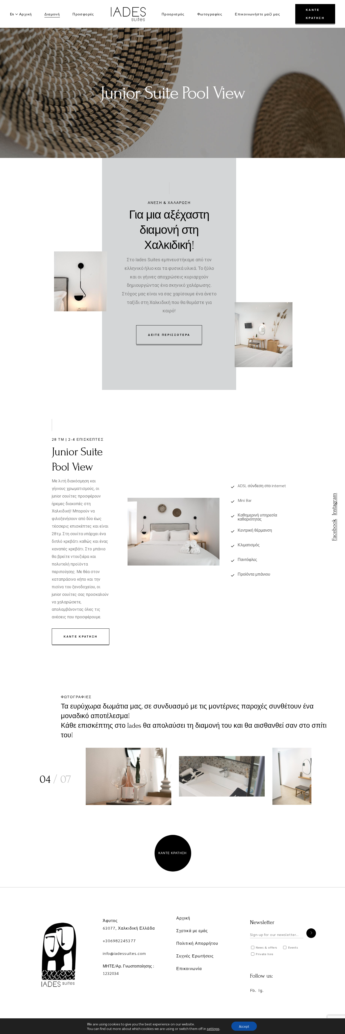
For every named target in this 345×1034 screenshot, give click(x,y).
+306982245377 (119, 940)
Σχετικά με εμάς (192, 930)
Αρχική (183, 918)
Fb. (253, 990)
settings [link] (213, 1028)
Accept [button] (244, 1026)
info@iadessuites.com (124, 953)
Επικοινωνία (189, 968)
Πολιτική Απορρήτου (197, 943)
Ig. (261, 990)
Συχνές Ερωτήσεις (195, 955)
